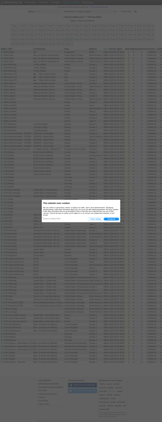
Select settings (95, 219)
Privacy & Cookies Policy (52, 218)
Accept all (111, 219)
